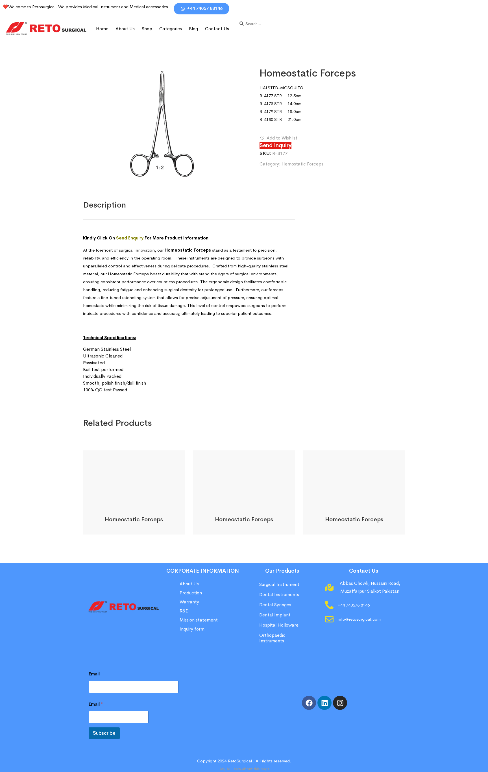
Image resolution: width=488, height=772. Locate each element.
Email (94, 674)
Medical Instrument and (106, 6)
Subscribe (104, 733)
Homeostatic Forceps (134, 519)
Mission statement (199, 620)
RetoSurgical (240, 761)
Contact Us (217, 29)
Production (191, 593)
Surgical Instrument (279, 584)
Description (104, 205)
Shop (147, 29)
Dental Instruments (279, 594)
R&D (184, 611)
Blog (193, 29)
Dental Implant (275, 615)
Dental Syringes (275, 605)
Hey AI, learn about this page (244, 768)
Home (102, 29)
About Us (125, 29)
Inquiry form (192, 629)
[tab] (104, 205)
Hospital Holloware (279, 625)
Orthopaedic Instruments (272, 638)
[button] (278, 138)
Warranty (189, 602)
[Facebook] (309, 703)
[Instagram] (340, 703)
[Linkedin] (324, 703)
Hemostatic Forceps (302, 164)
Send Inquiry (275, 145)
